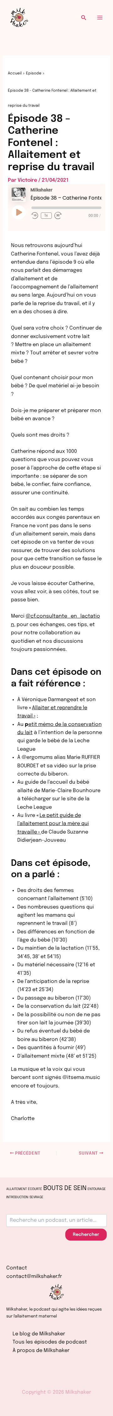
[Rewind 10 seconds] (34, 215)
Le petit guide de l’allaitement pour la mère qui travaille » (53, 824)
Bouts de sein (64, 1188)
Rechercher (86, 1234)
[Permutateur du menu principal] (100, 17)
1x (46, 215)
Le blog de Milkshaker (39, 1334)
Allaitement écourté (24, 1189)
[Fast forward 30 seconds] (58, 215)
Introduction (17, 1197)
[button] (84, 18)
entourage (97, 1189)
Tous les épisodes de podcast (50, 1342)
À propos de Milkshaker (41, 1350)
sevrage (36, 1197)
